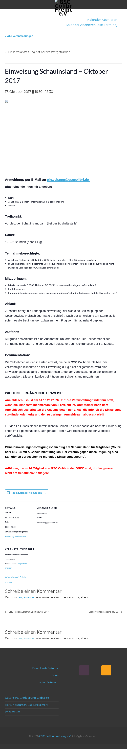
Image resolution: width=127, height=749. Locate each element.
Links (55, 675)
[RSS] (106, 670)
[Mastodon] (95, 670)
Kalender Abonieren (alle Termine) (92, 25)
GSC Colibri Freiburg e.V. (55, 736)
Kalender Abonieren (102, 20)
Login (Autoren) (48, 682)
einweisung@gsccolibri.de (68, 179)
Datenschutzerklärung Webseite (27, 697)
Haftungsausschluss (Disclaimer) (26, 704)
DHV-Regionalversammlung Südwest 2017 (28, 611)
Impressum (12, 712)
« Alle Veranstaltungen (19, 36)
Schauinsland (20, 536)
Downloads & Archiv (45, 668)
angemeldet (27, 597)
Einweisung (9, 536)
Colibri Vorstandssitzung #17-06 (104, 611)
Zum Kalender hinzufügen (27, 492)
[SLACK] (84, 670)
